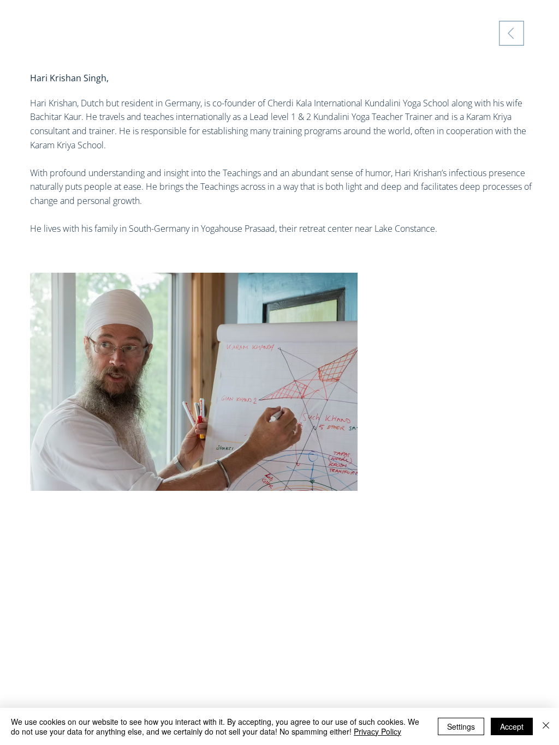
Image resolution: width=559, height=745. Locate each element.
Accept (512, 726)
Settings (461, 726)
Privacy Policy (377, 731)
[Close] (545, 726)
